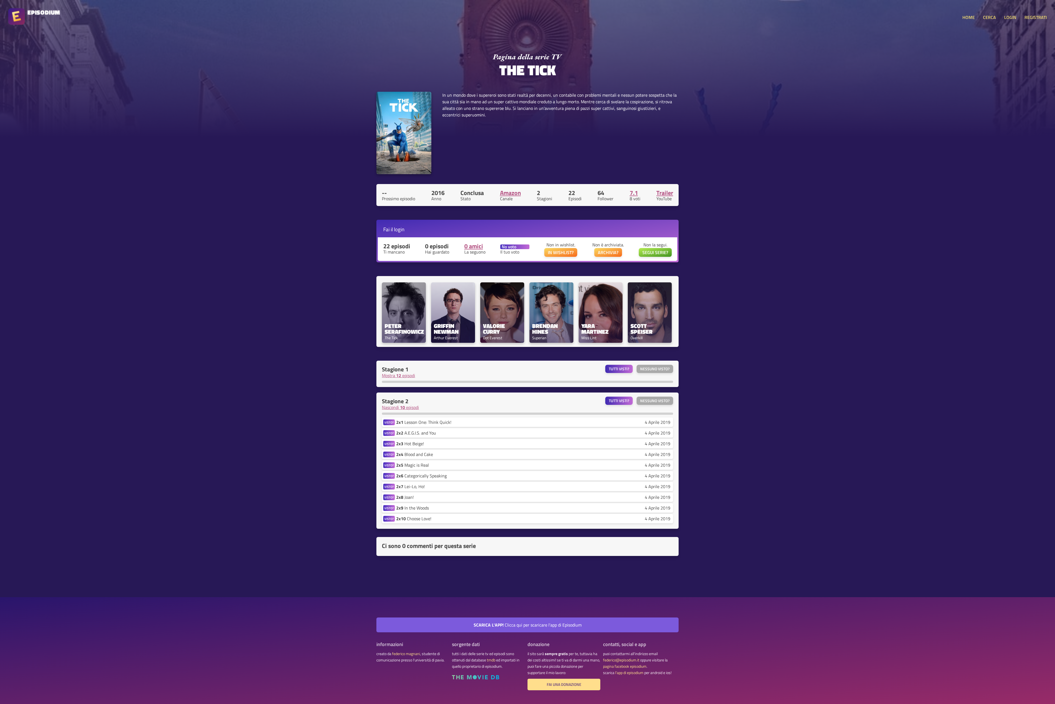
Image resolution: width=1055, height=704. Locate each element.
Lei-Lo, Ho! (410, 486)
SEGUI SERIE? (655, 252)
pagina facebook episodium (624, 666)
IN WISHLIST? (561, 252)
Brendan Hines (545, 329)
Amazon (510, 192)
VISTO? (389, 422)
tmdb (491, 660)
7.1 (634, 192)
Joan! (405, 497)
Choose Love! (413, 518)
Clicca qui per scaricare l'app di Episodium (528, 625)
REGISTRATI (1036, 17)
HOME (968, 17)
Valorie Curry (494, 329)
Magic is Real (412, 465)
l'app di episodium (629, 673)
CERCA (989, 17)
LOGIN (1010, 17)
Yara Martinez (595, 329)
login (399, 229)
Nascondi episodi (400, 407)
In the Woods (412, 508)
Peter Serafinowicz (404, 329)
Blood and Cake (414, 454)
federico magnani (406, 654)
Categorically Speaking (421, 475)
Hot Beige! (410, 443)
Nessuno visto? (655, 369)
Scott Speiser (642, 329)
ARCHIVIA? (608, 252)
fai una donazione (564, 684)
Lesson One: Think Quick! (423, 422)
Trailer (664, 192)
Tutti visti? (619, 369)
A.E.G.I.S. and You (416, 433)
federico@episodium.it (621, 660)
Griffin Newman (446, 329)
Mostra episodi (398, 375)
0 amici (473, 246)
